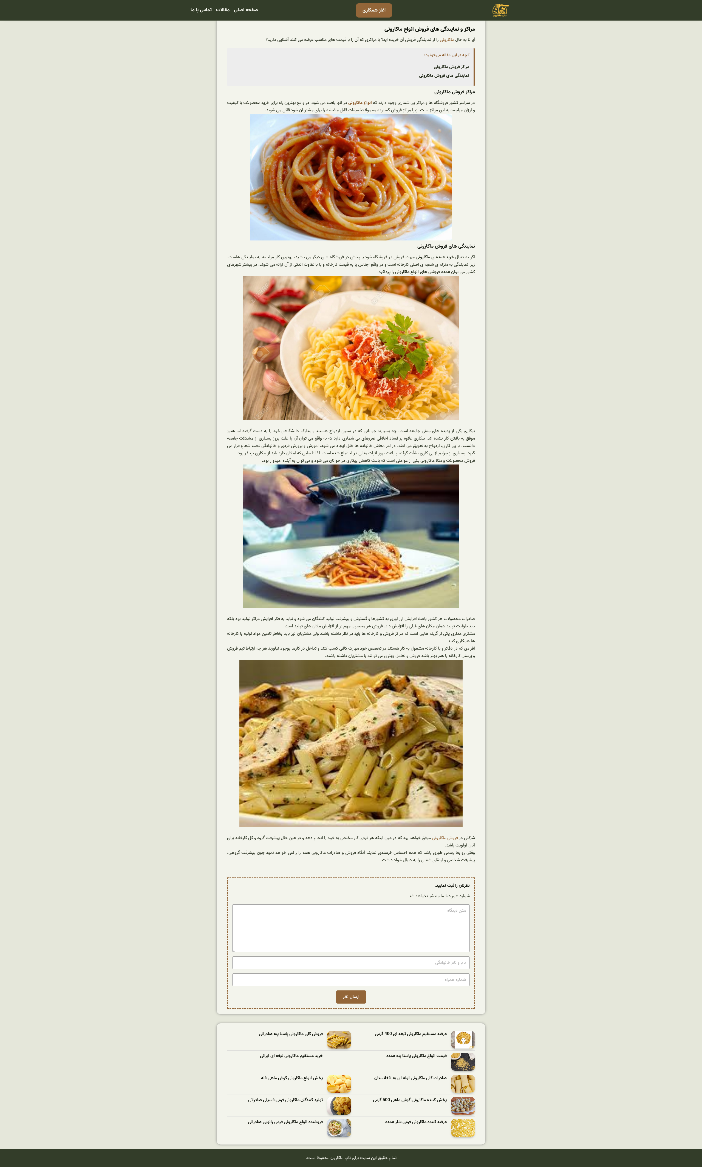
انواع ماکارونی (360, 102)
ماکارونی (447, 39)
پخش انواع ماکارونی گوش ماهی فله (292, 1078)
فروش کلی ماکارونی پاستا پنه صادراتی (291, 1034)
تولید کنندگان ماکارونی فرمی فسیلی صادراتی (285, 1100)
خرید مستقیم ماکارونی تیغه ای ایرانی (291, 1056)
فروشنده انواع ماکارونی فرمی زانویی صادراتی (285, 1122)
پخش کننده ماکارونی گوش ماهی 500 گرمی (410, 1100)
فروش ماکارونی (445, 838)
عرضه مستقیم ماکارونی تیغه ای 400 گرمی (411, 1034)
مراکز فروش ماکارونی (451, 66)
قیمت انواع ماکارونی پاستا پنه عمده (416, 1056)
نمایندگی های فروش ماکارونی (444, 75)
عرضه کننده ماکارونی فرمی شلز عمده (416, 1122)
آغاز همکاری (374, 10)
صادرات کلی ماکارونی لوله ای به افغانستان (410, 1078)
